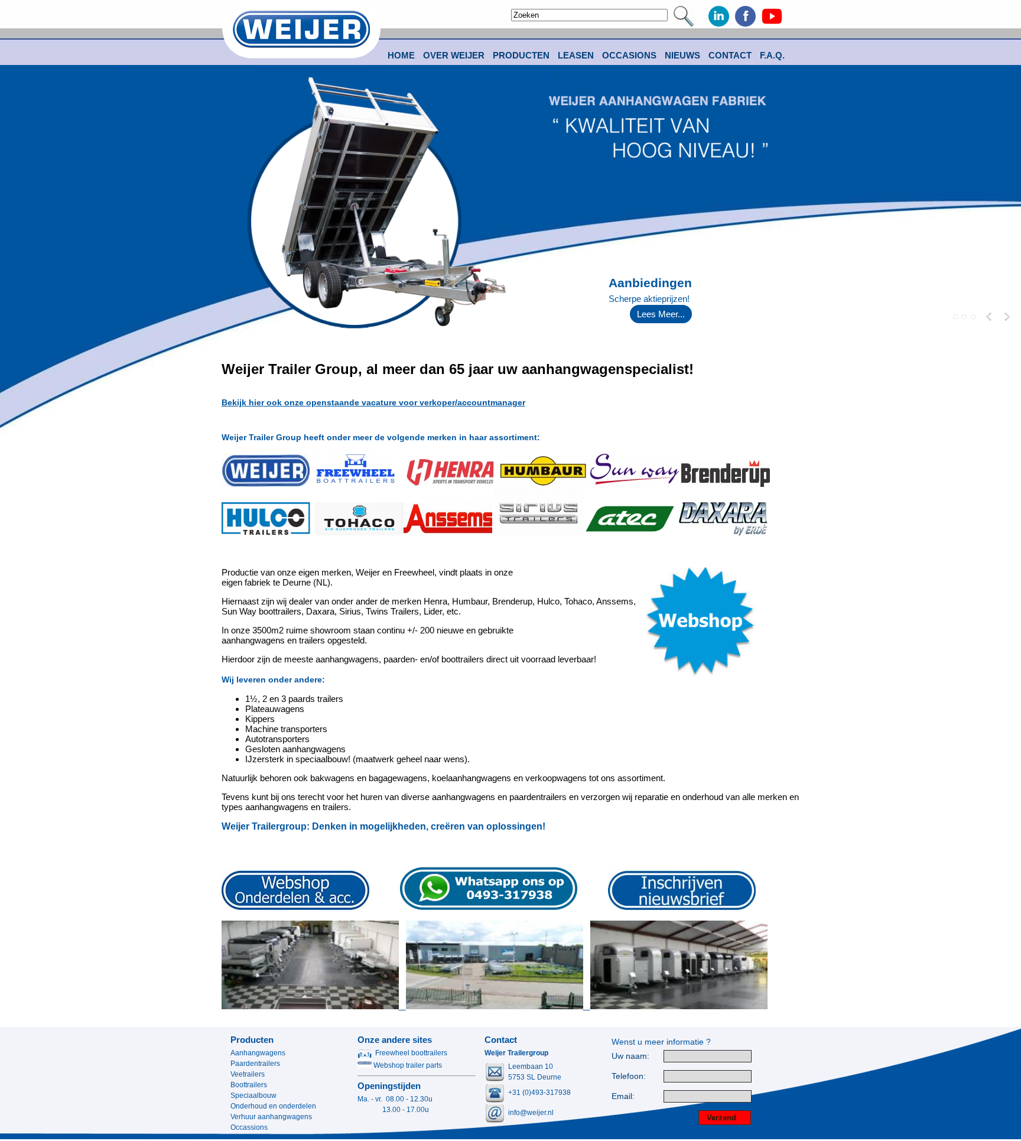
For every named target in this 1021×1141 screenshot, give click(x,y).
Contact (730, 55)
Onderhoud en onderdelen (273, 1106)
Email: (623, 1096)
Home (401, 55)
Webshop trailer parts (407, 1065)
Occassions (249, 1127)
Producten (252, 1040)
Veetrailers (247, 1074)
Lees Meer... (661, 314)
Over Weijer (454, 55)
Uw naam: (630, 1056)
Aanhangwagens (257, 1053)
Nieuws (682, 55)
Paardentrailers (255, 1063)
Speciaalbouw (253, 1095)
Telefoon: (629, 1076)
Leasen (576, 55)
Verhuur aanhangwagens (271, 1117)
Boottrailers (248, 1085)
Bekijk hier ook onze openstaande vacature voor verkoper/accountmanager (373, 402)
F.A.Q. (772, 55)
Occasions (629, 55)
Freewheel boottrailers (411, 1053)
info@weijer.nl (531, 1113)
